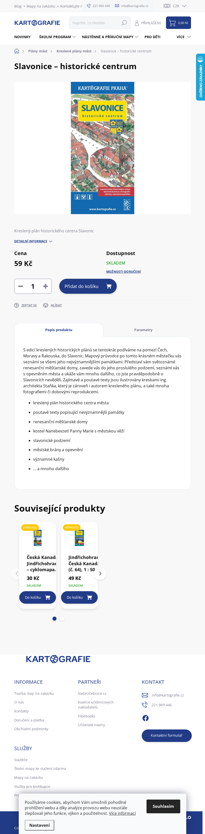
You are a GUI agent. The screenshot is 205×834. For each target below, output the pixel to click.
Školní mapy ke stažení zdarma (40, 768)
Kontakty (21, 711)
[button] (54, 619)
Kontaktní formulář (166, 735)
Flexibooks (86, 716)
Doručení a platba (29, 720)
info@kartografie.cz (168, 695)
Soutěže (21, 759)
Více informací (122, 813)
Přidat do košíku (81, 286)
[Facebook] (145, 717)
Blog (18, 6)
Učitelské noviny (91, 724)
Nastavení (39, 825)
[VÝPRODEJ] (37, 538)
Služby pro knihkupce (32, 786)
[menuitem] (24, 36)
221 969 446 (162, 704)
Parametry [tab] (143, 329)
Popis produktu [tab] (58, 329)
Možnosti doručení (123, 272)
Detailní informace (30, 241)
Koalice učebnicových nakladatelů (96, 704)
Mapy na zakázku (40, 6)
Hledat (124, 22)
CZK (176, 5)
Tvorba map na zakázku (34, 693)
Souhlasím (163, 806)
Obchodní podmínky (31, 728)
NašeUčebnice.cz (92, 693)
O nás (19, 702)
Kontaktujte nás (73, 6)
